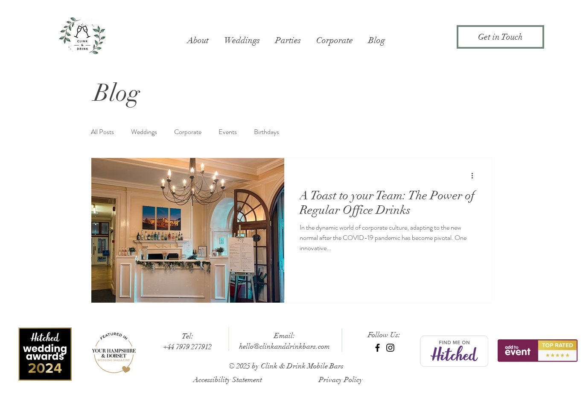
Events (228, 132)
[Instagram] (390, 347)
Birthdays (266, 132)
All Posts (102, 132)
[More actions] (475, 175)
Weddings (144, 132)
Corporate (187, 132)
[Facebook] (377, 347)
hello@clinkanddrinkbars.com (284, 346)
